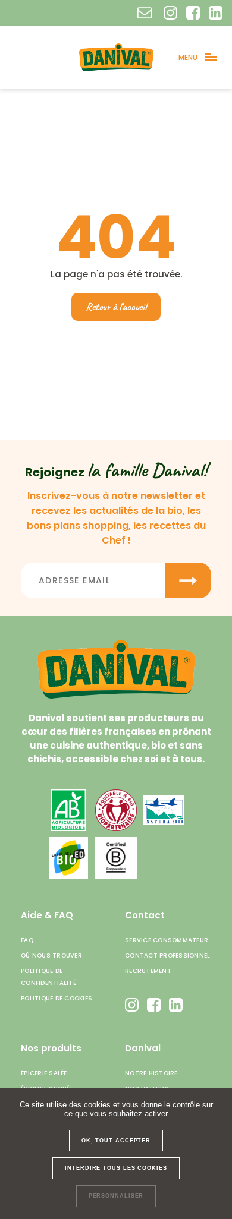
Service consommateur (166, 940)
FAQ (27, 940)
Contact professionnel (167, 955)
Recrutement (148, 971)
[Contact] (144, 12)
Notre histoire (151, 1073)
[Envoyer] (188, 580)
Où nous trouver (51, 955)
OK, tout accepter (116, 1141)
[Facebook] (193, 13)
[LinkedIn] (215, 13)
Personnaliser (116, 1196)
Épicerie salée (44, 1073)
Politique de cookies (56, 998)
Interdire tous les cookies (116, 1168)
